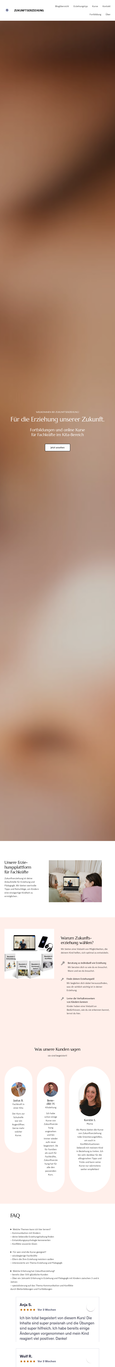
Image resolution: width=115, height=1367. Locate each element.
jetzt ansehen (58, 447)
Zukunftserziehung (29, 10)
